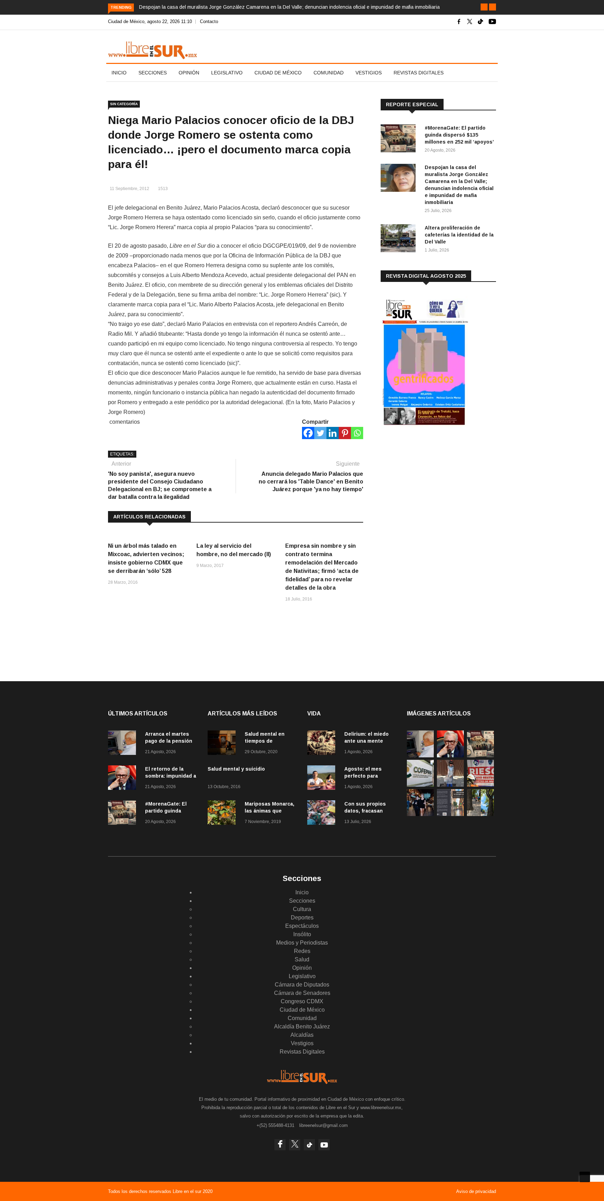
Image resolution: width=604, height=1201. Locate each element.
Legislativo (227, 72)
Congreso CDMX (302, 1001)
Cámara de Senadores (302, 993)
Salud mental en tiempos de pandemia (265, 741)
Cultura (302, 909)
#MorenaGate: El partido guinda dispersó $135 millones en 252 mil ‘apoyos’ (459, 135)
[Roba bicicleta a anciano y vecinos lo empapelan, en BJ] (450, 785)
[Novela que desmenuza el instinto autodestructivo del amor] (450, 814)
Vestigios (368, 72)
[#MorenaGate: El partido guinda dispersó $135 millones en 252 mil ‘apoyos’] (400, 139)
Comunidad (329, 72)
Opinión (189, 72)
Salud (302, 959)
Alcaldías (302, 1035)
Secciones (152, 72)
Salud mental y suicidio (236, 769)
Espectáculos (302, 926)
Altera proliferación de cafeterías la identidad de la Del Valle (459, 235)
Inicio (119, 72)
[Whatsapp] (357, 433)
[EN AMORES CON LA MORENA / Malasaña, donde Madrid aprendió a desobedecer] (420, 814)
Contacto (209, 21)
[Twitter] (320, 433)
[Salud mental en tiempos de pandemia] (223, 743)
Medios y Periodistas (302, 943)
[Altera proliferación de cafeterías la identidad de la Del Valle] (400, 239)
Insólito (302, 934)
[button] (484, 6)
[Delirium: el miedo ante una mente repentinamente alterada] (323, 743)
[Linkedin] (332, 433)
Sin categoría (124, 104)
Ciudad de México (278, 72)
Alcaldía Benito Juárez (302, 1026)
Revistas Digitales (419, 72)
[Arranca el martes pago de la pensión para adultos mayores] (123, 743)
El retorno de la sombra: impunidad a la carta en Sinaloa (170, 776)
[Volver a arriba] (585, 1177)
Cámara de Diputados (302, 985)
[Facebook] (308, 433)
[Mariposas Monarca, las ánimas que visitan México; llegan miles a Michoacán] (223, 813)
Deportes (302, 917)
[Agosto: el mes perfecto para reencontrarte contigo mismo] (323, 778)
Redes (302, 951)
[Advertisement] (433, 488)
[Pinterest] (345, 433)
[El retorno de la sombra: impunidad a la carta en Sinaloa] (123, 778)
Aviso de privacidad (476, 1191)
